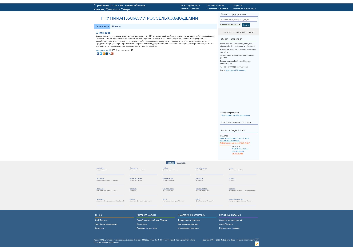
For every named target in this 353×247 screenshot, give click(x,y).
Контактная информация (244, 9)
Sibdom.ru (232, 178)
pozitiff (198, 199)
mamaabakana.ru (201, 168)
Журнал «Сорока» (136, 178)
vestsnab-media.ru (202, 188)
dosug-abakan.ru (168, 188)
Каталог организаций (190, 5)
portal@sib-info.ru (188, 240)
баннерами (181, 163)
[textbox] (239, 20)
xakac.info (232, 188)
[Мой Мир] (106, 53)
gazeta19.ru (100, 168)
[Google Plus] (112, 53)
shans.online (134, 168)
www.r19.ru (133, 188)
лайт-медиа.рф (168, 178)
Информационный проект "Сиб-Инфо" (235, 143)
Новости (116, 26)
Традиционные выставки (189, 220)
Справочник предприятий (230, 220)
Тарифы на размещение (106, 224)
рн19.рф (165, 168)
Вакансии (99, 228)
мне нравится (102, 50)
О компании (102, 26)
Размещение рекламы (147, 228)
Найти (246, 25)
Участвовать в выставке (217, 9)
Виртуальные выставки (188, 224)
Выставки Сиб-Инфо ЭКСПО (236, 122)
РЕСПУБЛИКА (237, 154)
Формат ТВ (199, 178)
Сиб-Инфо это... (102, 220)
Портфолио (142, 224)
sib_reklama (100, 178)
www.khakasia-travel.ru (236, 199)
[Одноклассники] (103, 53)
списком (171, 163)
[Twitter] (100, 53)
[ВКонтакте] (98, 53)
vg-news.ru (100, 199)
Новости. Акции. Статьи (233, 130)
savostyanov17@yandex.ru (236, 70)
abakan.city (100, 188)
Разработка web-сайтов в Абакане (152, 220)
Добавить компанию (190, 9)
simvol (165, 199)
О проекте (237, 5)
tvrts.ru (231, 168)
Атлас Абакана (226, 224)
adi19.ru (132, 199)
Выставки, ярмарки (215, 5)
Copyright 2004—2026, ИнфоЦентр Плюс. (219, 240)
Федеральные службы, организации (235, 115)
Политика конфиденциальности (106, 242)
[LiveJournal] (109, 53)
